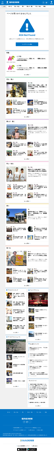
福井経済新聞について (18, 427)
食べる (10, 6)
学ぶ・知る (38, 6)
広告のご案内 (40, 430)
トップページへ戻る (27, 44)
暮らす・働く (30, 6)
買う (23, 6)
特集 (44, 6)
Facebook (43, 2)
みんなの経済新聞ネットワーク (27, 441)
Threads (30, 422)
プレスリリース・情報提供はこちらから (33, 427)
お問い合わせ (32, 430)
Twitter (46, 2)
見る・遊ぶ (17, 6)
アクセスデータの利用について (20, 430)
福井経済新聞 (12, 2)
